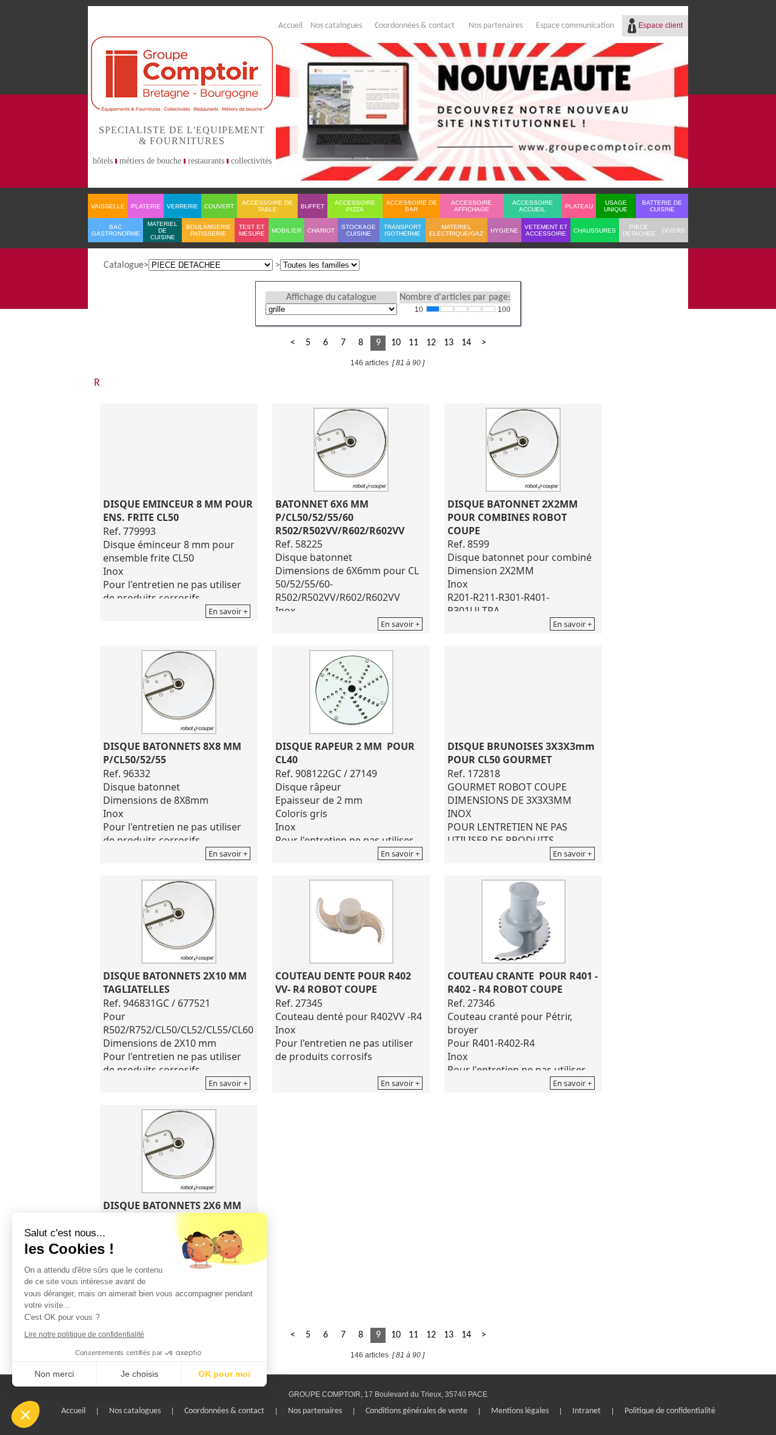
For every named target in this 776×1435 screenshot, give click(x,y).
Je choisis (139, 1374)
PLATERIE (146, 206)
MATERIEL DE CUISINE (162, 230)
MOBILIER (286, 230)
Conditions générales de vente (416, 1411)
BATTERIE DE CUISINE (662, 206)
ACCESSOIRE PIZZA (355, 206)
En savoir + (228, 611)
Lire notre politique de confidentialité (84, 1334)
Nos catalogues (336, 25)
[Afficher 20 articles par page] (446, 309)
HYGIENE (504, 230)
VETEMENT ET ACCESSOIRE (545, 230)
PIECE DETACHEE (639, 230)
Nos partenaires (496, 25)
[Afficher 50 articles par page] (474, 309)
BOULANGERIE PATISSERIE (208, 230)
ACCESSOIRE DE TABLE (267, 206)
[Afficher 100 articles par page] (488, 309)
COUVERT (219, 206)
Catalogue (124, 265)
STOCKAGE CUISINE (358, 230)
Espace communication (575, 25)
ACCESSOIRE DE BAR (411, 206)
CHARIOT (321, 230)
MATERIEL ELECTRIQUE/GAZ (456, 230)
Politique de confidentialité (669, 1411)
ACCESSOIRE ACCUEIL (532, 206)
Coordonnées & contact (415, 25)
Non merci (54, 1374)
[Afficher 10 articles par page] (433, 309)
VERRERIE (182, 206)
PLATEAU (579, 206)
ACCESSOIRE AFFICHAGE (471, 206)
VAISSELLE (108, 206)
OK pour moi (224, 1374)
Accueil (290, 25)
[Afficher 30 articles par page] (460, 309)
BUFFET (312, 206)
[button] (25, 1414)
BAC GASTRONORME (116, 230)
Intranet (586, 1411)
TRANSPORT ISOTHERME (402, 230)
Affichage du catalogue (331, 297)
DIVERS (673, 230)
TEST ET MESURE (252, 230)
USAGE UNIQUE (615, 206)
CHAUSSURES (595, 230)
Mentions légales (520, 1411)
